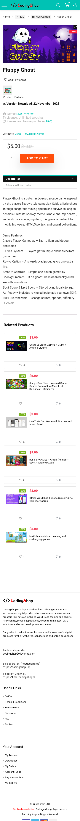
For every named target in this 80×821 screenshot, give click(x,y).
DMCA (8, 696)
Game (18, 134)
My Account (11, 755)
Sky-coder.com (59, 809)
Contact (9, 724)
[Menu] (4, 5)
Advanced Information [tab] (19, 185)
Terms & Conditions (15, 702)
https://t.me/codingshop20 (19, 677)
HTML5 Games (41, 16)
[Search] (58, 5)
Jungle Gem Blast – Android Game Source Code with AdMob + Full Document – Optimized (48, 386)
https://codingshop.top (17, 667)
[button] (75, 27)
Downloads (11, 760)
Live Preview (24, 113)
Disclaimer (10, 713)
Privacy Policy (12, 707)
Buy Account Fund (14, 777)
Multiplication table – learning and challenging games (47, 538)
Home (6, 16)
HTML (20, 16)
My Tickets (11, 783)
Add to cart (37, 158)
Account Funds (13, 771)
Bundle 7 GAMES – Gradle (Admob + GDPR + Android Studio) (49, 461)
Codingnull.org (43, 809)
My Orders (10, 766)
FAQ (49, 121)
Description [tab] (13, 178)
